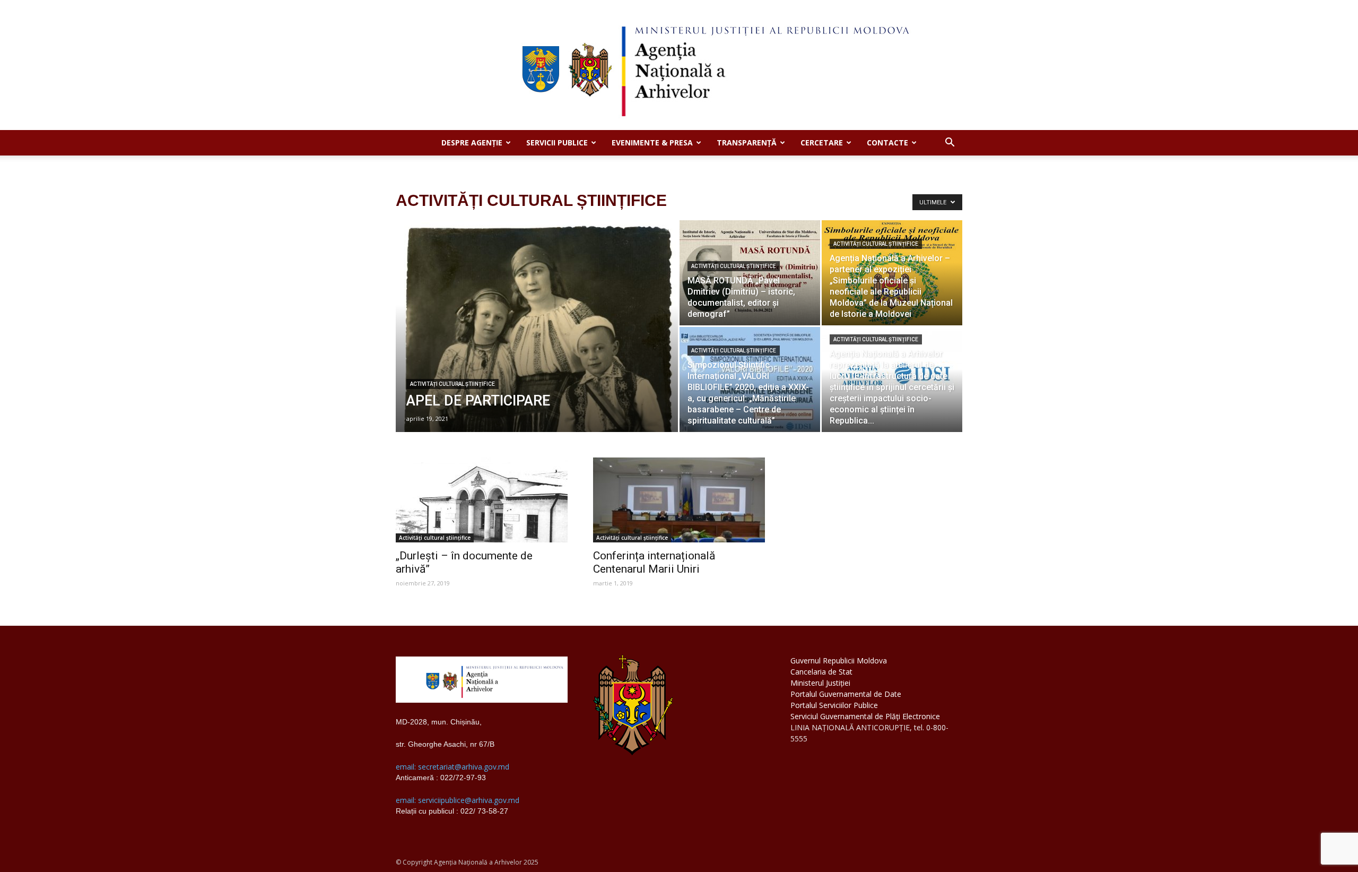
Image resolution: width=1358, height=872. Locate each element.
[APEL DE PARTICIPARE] (537, 342)
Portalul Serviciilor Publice (834, 705)
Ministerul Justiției (820, 683)
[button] (949, 144)
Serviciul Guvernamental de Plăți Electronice (865, 716)
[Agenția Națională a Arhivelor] (679, 65)
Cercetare (821, 142)
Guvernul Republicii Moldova (838, 660)
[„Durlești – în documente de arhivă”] (482, 499)
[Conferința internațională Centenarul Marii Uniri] (679, 499)
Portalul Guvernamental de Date (845, 694)
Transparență (747, 142)
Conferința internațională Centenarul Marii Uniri (654, 562)
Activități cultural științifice (452, 384)
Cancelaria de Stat (821, 672)
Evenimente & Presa (652, 142)
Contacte (887, 142)
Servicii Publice (557, 142)
